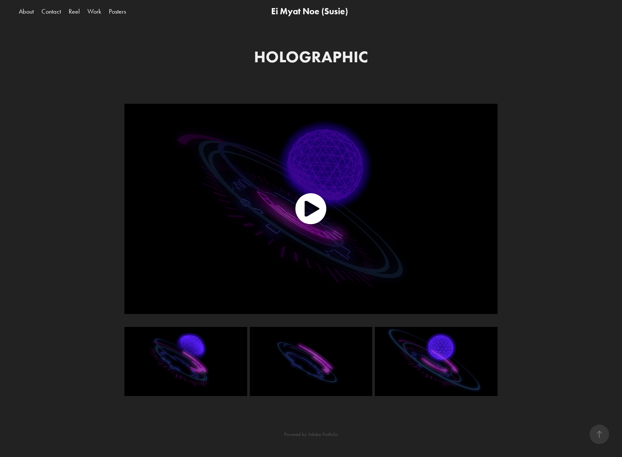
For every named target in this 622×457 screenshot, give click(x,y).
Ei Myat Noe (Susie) (309, 11)
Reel (74, 11)
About (26, 11)
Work (94, 11)
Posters (117, 11)
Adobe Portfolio (323, 434)
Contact (51, 11)
